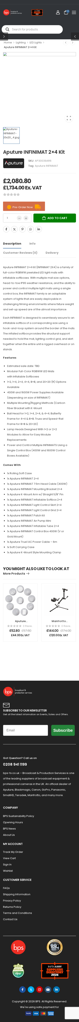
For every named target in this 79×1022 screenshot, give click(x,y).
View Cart (9, 858)
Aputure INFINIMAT (46, 166)
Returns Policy (12, 907)
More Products (14, 574)
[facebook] (22, 989)
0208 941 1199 (15, 764)
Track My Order (13, 852)
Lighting (21, 42)
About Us (9, 835)
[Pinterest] (22, 229)
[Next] (72, 43)
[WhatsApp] (30, 229)
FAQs (6, 888)
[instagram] (39, 989)
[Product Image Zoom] (69, 118)
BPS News (9, 829)
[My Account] (58, 12)
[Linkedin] (38, 229)
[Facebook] (6, 229)
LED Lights (36, 42)
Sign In (7, 864)
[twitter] (31, 989)
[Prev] (65, 43)
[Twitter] (14, 229)
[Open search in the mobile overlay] (32, 29)
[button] (74, 12)
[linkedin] (56, 989)
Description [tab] (12, 244)
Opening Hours (13, 822)
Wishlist (8, 871)
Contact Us (10, 919)
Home (8, 42)
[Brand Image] (13, 163)
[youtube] (48, 989)
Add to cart (57, 218)
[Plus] (25, 218)
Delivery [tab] (52, 253)
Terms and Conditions (17, 913)
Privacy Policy (12, 901)
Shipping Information (16, 894)
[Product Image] (39, 88)
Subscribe (63, 730)
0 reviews (28, 626)
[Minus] (19, 218)
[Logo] (12, 12)
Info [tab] (32, 244)
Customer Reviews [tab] (20, 253)
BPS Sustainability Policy (18, 816)
